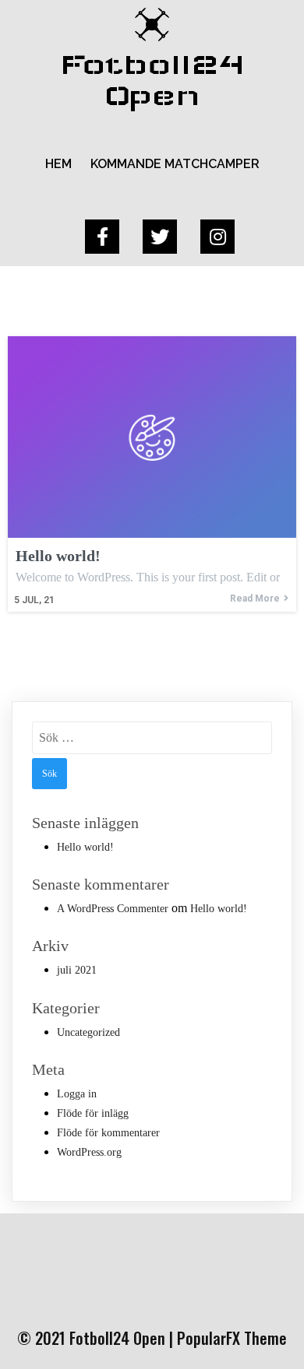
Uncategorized (88, 1032)
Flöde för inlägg (93, 1113)
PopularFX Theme (232, 1338)
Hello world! (85, 847)
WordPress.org (89, 1152)
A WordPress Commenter (112, 908)
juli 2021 (77, 970)
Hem (58, 163)
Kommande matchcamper (175, 163)
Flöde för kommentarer (108, 1133)
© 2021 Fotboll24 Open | (97, 1338)
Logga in (77, 1094)
